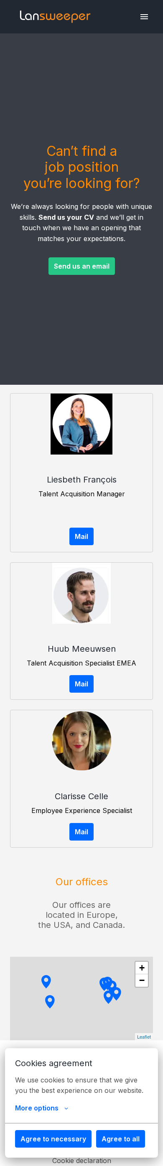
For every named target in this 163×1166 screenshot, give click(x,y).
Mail (81, 536)
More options (37, 1108)
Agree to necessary (53, 1139)
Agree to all (121, 1139)
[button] (116, 994)
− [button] (142, 980)
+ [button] (142, 968)
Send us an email (82, 266)
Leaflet (144, 1036)
